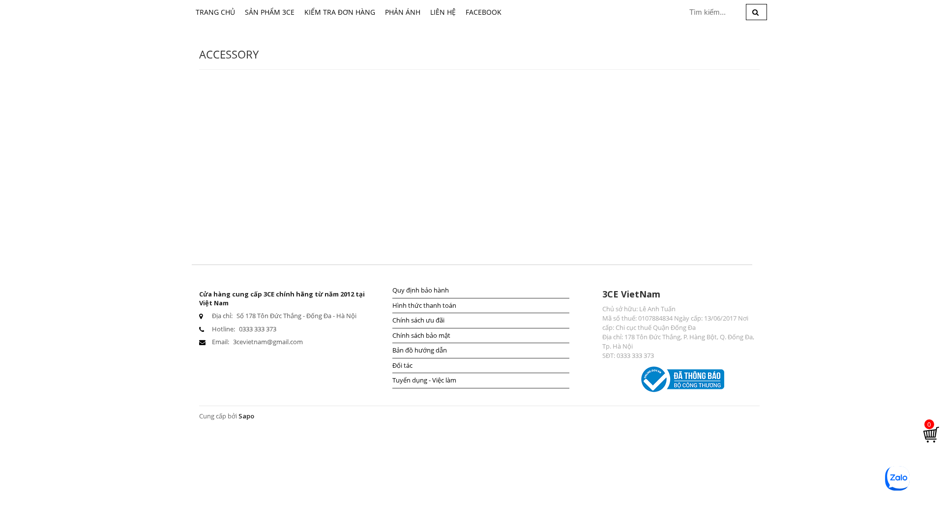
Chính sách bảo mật (421, 335)
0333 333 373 (257, 328)
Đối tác (402, 365)
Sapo (246, 416)
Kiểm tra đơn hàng (339, 12)
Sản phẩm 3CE (270, 12)
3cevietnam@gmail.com (268, 341)
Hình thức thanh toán (424, 305)
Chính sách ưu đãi (418, 320)
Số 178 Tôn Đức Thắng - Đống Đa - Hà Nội (296, 315)
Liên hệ (443, 12)
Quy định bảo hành (420, 290)
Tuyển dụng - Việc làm (424, 380)
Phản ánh (402, 12)
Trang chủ (215, 12)
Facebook (484, 12)
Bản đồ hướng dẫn (419, 350)
